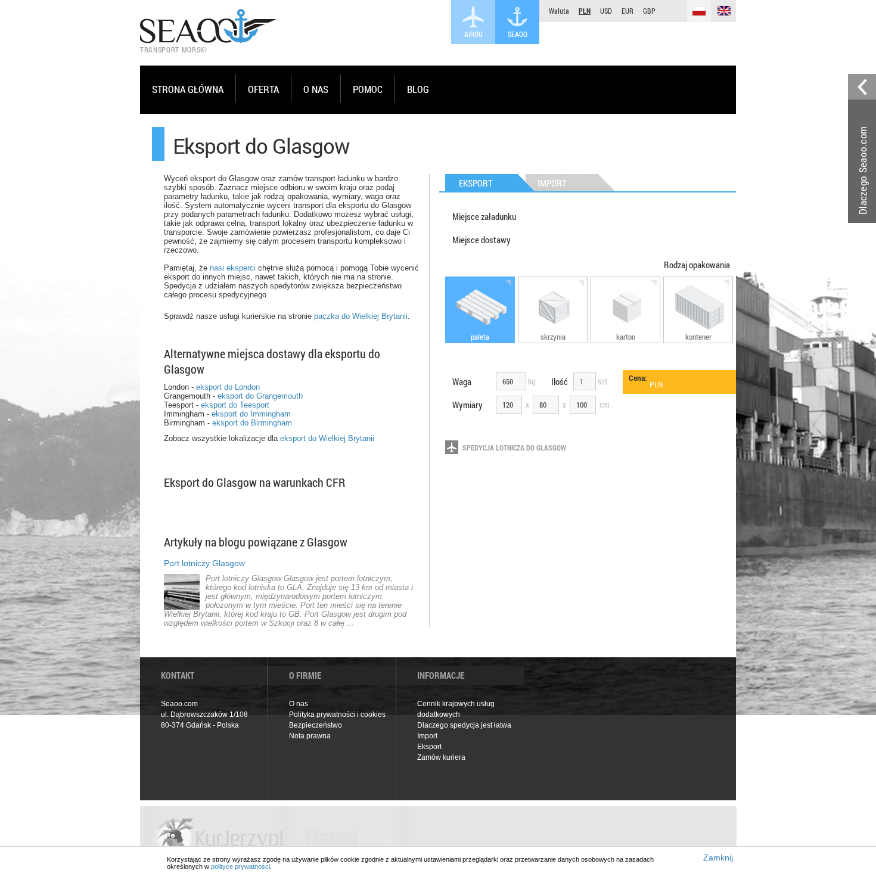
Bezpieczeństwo (315, 725)
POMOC (368, 89)
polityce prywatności (240, 866)
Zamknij (718, 857)
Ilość (559, 381)
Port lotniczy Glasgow (204, 563)
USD (606, 10)
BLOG (418, 89)
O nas (298, 704)
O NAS (315, 89)
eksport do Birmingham (252, 422)
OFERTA (263, 89)
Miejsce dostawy (481, 240)
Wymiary (467, 405)
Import (427, 736)
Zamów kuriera (441, 757)
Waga (461, 381)
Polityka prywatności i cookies (337, 714)
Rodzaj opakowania (697, 265)
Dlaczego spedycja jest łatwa (464, 725)
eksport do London (228, 387)
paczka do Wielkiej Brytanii (361, 316)
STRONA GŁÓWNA (187, 89)
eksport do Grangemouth (260, 396)
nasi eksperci (233, 267)
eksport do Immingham (251, 413)
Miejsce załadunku (484, 216)
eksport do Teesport (235, 404)
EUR (627, 10)
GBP (649, 10)
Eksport (429, 747)
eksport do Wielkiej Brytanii (327, 438)
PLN (585, 10)
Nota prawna (310, 736)
